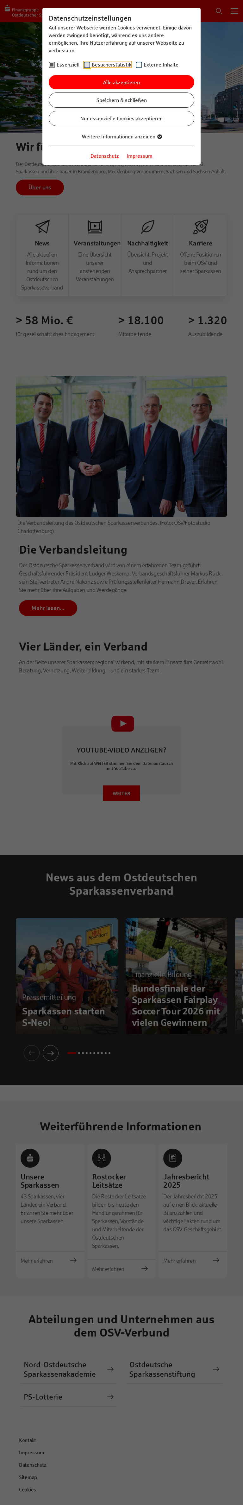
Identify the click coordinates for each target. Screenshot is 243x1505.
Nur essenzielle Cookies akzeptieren (121, 118)
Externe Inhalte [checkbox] (161, 64)
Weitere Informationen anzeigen (119, 136)
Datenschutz (104, 156)
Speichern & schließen (122, 100)
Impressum (140, 156)
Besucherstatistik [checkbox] (111, 64)
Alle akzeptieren (121, 82)
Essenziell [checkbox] (68, 64)
